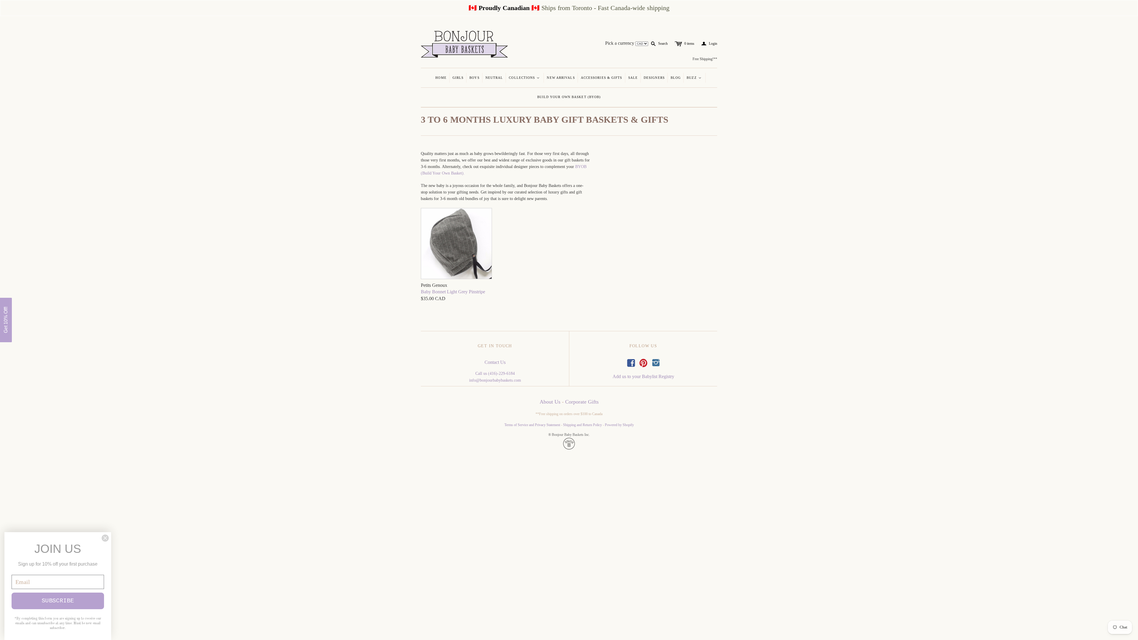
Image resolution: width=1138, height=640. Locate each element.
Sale (633, 77)
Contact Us (495, 362)
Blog (676, 77)
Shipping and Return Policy (582, 425)
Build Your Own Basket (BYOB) (569, 97)
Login (709, 43)
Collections (524, 77)
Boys (474, 77)
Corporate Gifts (582, 402)
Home (440, 77)
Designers (654, 77)
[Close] (105, 538)
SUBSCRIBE (58, 600)
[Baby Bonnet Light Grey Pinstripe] (456, 244)
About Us (550, 402)
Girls (458, 77)
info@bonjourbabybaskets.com (495, 380)
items (689, 43)
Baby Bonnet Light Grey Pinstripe (453, 291)
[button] (6, 320)
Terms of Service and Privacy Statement (532, 425)
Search (663, 43)
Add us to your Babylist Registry (643, 376)
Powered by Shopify (619, 425)
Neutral (494, 77)
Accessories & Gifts (601, 77)
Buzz (694, 77)
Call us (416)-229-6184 (495, 373)
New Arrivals (561, 77)
